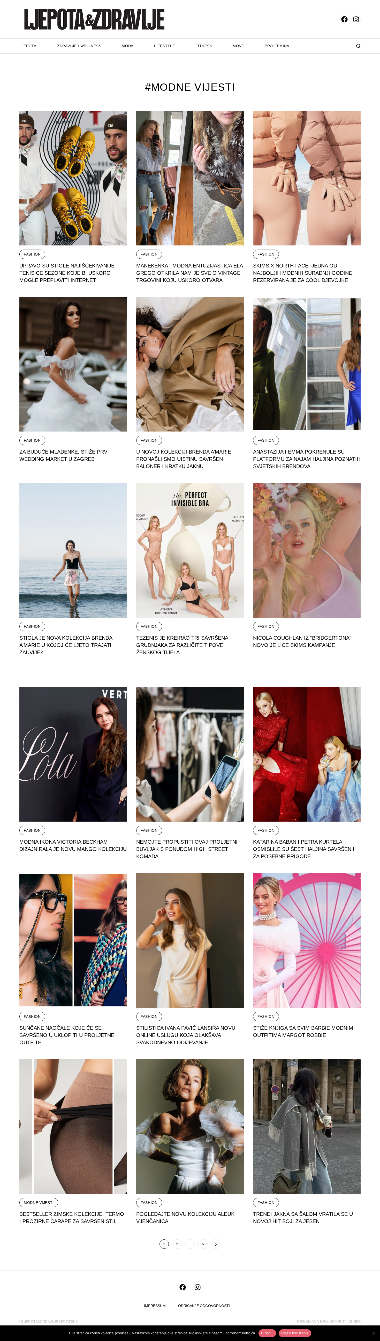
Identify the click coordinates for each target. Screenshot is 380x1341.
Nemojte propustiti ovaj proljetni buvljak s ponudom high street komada (187, 849)
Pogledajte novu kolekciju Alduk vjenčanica (185, 1217)
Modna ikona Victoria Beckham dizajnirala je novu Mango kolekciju (73, 845)
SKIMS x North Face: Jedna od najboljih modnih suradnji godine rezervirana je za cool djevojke (302, 273)
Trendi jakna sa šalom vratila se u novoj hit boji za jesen (303, 1217)
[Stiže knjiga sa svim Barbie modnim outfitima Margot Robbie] (307, 940)
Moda (127, 46)
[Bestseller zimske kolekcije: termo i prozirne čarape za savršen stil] (73, 1126)
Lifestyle (164, 46)
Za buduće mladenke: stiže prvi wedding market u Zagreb (64, 455)
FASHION (32, 254)
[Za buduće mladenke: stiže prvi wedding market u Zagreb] (73, 364)
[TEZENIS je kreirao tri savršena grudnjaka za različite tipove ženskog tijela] (190, 550)
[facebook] (344, 19)
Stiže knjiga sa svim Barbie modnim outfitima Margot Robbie (303, 1031)
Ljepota (27, 46)
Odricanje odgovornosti (204, 1306)
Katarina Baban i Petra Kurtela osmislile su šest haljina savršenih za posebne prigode (304, 849)
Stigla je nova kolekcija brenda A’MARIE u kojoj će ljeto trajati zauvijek (65, 645)
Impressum (155, 1306)
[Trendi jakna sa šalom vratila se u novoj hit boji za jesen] (307, 1126)
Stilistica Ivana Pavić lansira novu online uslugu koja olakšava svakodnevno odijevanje (185, 1035)
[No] (373, 1333)
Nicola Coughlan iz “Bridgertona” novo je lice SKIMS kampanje (302, 641)
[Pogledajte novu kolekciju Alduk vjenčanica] (190, 1126)
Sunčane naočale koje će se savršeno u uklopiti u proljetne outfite (66, 1035)
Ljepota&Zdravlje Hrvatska (50, 1321)
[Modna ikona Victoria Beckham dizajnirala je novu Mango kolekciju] (73, 754)
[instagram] (356, 19)
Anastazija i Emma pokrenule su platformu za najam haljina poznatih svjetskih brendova (306, 459)
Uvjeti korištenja (294, 1333)
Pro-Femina (277, 46)
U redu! (267, 1333)
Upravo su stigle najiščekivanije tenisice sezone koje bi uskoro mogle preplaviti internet (67, 273)
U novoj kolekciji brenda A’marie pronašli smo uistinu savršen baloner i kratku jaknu (183, 459)
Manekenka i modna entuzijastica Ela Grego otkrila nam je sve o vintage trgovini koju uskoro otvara (189, 273)
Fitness (203, 46)
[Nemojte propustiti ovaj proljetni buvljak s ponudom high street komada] (190, 754)
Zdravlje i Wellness (79, 46)
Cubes (354, 1321)
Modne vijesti (39, 1203)
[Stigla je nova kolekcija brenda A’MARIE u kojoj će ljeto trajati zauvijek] (73, 550)
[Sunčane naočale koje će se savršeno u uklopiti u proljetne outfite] (73, 940)
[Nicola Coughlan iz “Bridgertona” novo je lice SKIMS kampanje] (307, 550)
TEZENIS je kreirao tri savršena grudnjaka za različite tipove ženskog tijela (182, 645)
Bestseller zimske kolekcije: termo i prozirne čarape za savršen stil (71, 1217)
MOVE (238, 46)
